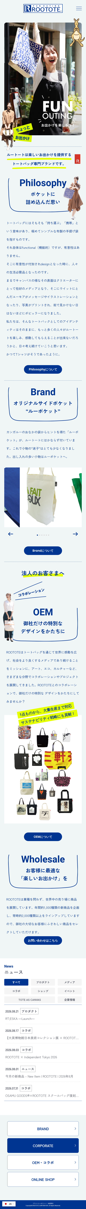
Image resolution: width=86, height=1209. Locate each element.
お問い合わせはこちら (43, 940)
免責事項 (50, 1203)
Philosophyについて (43, 369)
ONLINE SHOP (43, 1179)
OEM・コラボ (43, 1162)
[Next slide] (75, 534)
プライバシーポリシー (39, 1203)
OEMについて (43, 837)
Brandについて (43, 551)
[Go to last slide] (10, 534)
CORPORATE (43, 1145)
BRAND (43, 1128)
